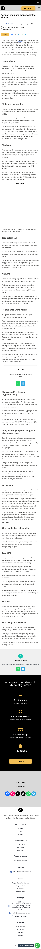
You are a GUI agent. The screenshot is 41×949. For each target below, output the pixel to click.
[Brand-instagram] (12, 793)
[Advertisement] (20, 206)
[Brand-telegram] (33, 793)
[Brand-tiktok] (23, 793)
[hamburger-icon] (39, 8)
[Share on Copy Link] (28, 34)
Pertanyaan (28, 8)
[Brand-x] (17, 793)
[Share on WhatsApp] (21, 34)
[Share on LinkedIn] (18, 34)
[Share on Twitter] (15, 34)
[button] (38, 2)
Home (3, 23)
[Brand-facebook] (7, 793)
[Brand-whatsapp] (28, 793)
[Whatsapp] (18, 383)
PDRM (20, 40)
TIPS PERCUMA (20, 661)
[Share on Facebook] (11, 34)
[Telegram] (23, 383)
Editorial (9, 23)
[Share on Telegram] (25, 34)
